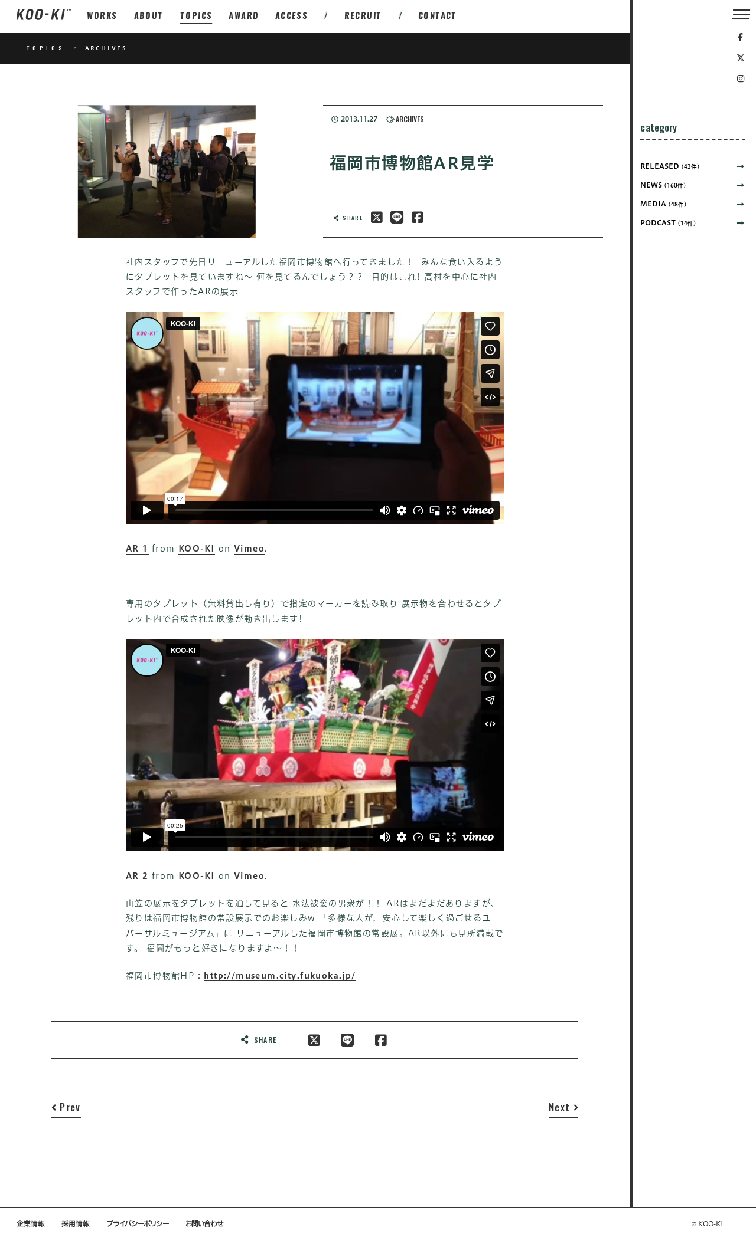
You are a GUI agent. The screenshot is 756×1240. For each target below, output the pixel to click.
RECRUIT (363, 15)
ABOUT (148, 15)
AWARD (244, 15)
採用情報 (75, 1224)
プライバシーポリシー (137, 1224)
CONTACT (438, 15)
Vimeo (249, 548)
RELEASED (670, 165)
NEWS (663, 184)
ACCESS (291, 15)
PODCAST (668, 222)
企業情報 (31, 1224)
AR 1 (137, 548)
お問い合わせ (204, 1224)
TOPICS (196, 15)
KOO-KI (196, 548)
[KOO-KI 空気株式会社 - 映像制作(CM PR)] (44, 15)
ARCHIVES (410, 119)
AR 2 (137, 876)
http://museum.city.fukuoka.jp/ (280, 976)
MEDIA (663, 203)
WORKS (102, 15)
